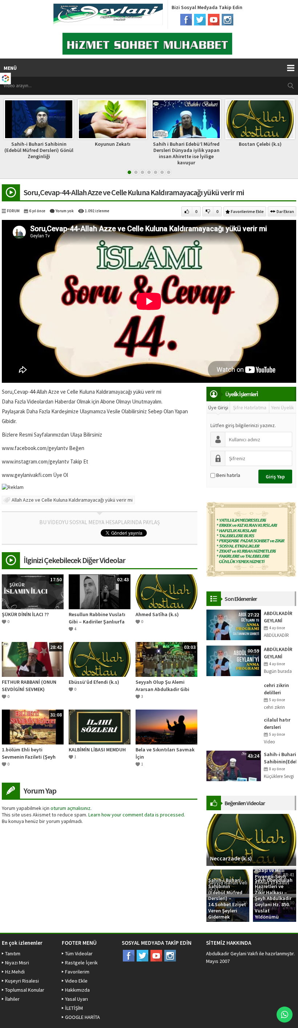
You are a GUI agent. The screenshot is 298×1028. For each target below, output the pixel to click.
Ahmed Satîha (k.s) (157, 614)
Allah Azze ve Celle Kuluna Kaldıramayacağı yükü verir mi (72, 500)
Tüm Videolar (79, 953)
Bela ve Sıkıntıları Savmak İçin (165, 753)
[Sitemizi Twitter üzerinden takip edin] (200, 19)
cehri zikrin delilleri (276, 689)
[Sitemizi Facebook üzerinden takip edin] (186, 19)
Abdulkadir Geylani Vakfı (232, 953)
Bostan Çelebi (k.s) (260, 144)
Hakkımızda (77, 990)
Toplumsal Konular (24, 990)
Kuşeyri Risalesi (22, 980)
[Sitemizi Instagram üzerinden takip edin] (227, 19)
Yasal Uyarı (76, 999)
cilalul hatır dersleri (277, 723)
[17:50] (33, 591)
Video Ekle (76, 980)
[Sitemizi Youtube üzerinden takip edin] (214, 19)
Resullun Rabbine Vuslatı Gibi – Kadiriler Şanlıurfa (97, 618)
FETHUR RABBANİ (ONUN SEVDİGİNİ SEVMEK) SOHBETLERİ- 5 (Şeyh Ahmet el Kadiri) (29, 686)
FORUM (13, 210)
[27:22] (233, 624)
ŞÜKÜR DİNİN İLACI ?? (25, 614)
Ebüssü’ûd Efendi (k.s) (94, 682)
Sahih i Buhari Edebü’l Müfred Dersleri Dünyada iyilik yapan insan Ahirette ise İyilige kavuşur (186, 153)
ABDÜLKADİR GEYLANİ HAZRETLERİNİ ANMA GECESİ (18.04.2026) (280, 653)
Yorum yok (65, 210)
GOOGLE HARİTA (82, 1017)
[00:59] (233, 660)
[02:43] (99, 591)
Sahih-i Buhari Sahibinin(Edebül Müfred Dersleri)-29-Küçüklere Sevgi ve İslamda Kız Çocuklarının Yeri (280, 758)
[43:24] (233, 765)
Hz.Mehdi (15, 971)
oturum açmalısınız (70, 808)
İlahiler (12, 999)
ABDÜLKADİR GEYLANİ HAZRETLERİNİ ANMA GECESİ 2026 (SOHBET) (280, 617)
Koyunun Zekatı (112, 144)
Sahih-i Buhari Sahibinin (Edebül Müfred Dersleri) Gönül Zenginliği (38, 150)
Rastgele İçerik (81, 962)
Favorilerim (77, 971)
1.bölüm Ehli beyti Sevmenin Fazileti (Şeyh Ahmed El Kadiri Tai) (29, 753)
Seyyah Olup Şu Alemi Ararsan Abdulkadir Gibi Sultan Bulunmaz (162, 686)
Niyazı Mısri (17, 962)
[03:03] (166, 658)
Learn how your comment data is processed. (136, 814)
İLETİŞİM (74, 1008)
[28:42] (33, 658)
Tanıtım (12, 953)
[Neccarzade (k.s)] (251, 839)
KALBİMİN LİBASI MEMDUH (97, 749)
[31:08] (33, 726)
